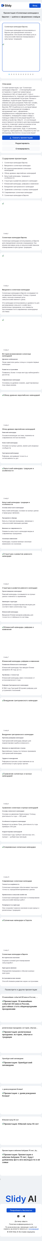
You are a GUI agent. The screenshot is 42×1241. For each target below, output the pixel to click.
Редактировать (23, 143)
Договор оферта (21, 1221)
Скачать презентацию (22, 138)
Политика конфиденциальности (21, 1224)
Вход (35, 6)
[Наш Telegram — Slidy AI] (23, 1216)
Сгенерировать (23, 149)
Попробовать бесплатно (21, 1210)
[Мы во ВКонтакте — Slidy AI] (18, 1216)
